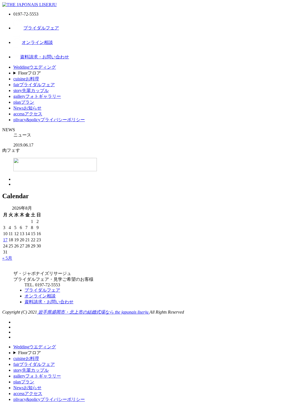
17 (5, 239)
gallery (37, 96)
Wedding (34, 67)
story (31, 90)
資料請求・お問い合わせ (44, 56)
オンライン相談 (37, 42)
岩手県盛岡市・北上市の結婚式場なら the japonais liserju (93, 312)
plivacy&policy (49, 119)
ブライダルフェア (41, 28)
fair (34, 84)
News (27, 108)
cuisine (26, 78)
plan (23, 102)
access (27, 113)
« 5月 (7, 258)
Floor (29, 73)
